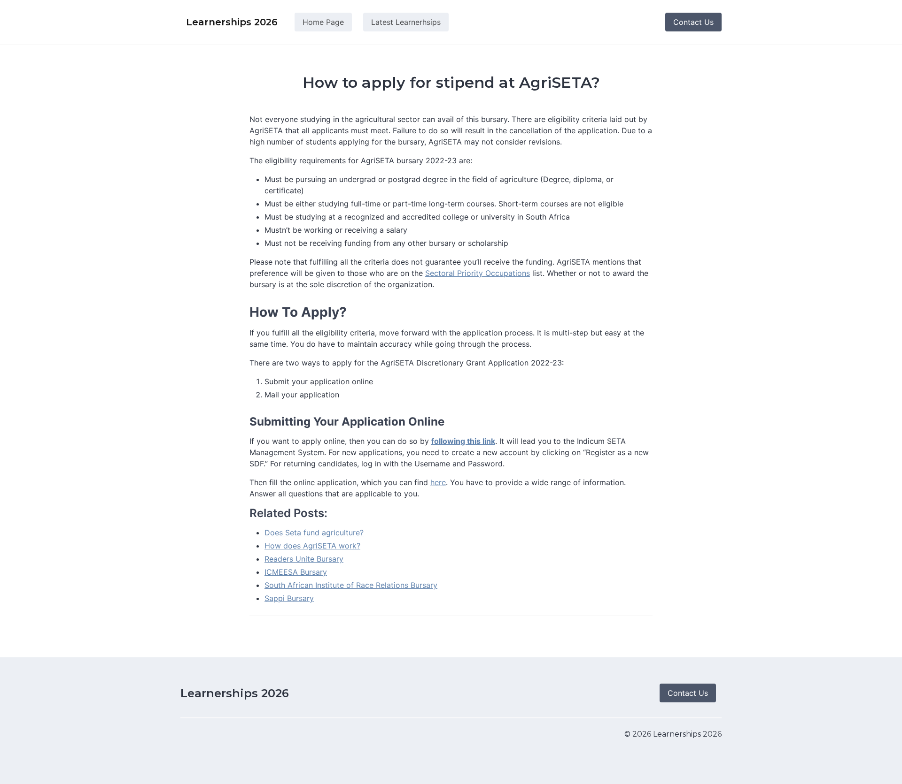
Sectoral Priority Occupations (477, 273)
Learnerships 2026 (234, 693)
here (438, 482)
